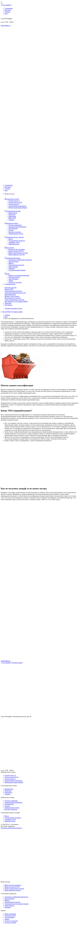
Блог (6, 13)
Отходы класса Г (13, 204)
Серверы (11, 220)
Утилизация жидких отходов (14, 236)
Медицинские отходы (12, 198)
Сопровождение (10, 284)
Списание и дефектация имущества (20, 260)
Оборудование (13, 267)
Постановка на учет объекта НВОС (16, 301)
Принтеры (11, 214)
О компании (9, 8)
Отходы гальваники (15, 225)
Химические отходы (11, 222)
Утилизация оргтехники (13, 210)
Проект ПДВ (9, 289)
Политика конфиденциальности (11, 828)
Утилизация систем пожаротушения (16, 904)
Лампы (10, 280)
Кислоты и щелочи (14, 232)
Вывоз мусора (9, 246)
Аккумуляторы (13, 279)
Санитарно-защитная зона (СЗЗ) (15, 293)
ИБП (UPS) (12, 218)
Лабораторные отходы (15, 234)
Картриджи (12, 216)
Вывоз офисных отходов (16, 254)
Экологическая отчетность (13, 291)
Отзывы (7, 12)
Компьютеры (12, 213)
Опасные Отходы (14, 277)
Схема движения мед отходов (14, 300)
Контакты (8, 10)
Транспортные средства (16, 265)
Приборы (11, 268)
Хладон (10, 230)
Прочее (7, 272)
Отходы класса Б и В (15, 202)
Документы (8, 305)
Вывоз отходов (9, 194)
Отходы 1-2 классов (14, 282)
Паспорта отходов (10, 287)
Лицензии (8, 303)
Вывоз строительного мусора (18, 253)
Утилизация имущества (12, 257)
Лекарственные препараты (17, 206)
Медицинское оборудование (17, 207)
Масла (10, 239)
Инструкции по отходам (13, 298)
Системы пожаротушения (16, 270)
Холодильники (13, 261)
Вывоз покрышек (10, 914)
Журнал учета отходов (12, 296)
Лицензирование (10, 294)
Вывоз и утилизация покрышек (18, 275)
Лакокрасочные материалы (17, 227)
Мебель (10, 263)
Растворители (13, 228)
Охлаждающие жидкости (16, 240)
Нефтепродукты (13, 244)
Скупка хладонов (10, 922)
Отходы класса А (14, 200)
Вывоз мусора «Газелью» (16, 249)
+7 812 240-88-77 (6, 5)
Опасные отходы (10, 915)
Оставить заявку (17, 312)
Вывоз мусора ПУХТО (16, 251)
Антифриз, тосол (14, 242)
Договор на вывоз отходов (13, 308)
